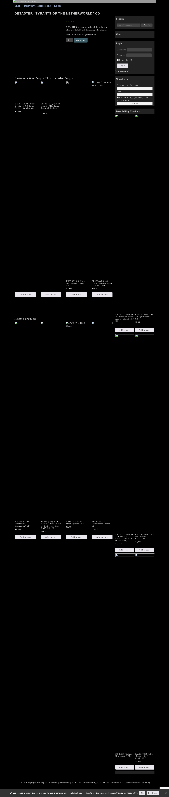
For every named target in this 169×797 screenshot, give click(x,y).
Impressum (64, 783)
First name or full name (128, 85)
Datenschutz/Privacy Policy (138, 783)
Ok (142, 793)
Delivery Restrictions (37, 5)
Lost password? (122, 71)
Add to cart (81, 40)
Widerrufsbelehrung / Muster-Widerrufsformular (100, 783)
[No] (165, 793)
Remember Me (126, 60)
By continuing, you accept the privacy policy (132, 99)
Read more (152, 793)
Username (121, 50)
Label (57, 5)
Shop (18, 5)
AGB (73, 783)
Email (119, 91)
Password (121, 55)
